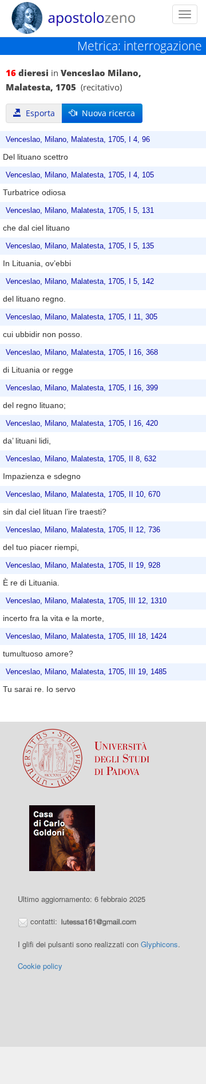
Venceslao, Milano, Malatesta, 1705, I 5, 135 (80, 246)
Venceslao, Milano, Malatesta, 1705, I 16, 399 (82, 388)
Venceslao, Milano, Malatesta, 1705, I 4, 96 (78, 140)
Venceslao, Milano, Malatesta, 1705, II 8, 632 (81, 459)
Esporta (38, 113)
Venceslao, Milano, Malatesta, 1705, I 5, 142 (80, 282)
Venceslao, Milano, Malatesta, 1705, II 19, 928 (83, 565)
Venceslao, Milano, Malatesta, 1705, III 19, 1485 (86, 672)
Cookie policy (40, 965)
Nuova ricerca (106, 113)
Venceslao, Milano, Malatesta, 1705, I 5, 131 (80, 211)
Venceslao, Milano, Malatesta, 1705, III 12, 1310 (86, 601)
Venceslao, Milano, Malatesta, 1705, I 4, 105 (80, 175)
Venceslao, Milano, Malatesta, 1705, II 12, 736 (83, 530)
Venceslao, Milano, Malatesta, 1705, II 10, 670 (83, 494)
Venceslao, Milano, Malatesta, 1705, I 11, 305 (81, 317)
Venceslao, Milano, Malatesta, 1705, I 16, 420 (82, 424)
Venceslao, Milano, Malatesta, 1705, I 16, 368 (82, 353)
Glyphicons (159, 944)
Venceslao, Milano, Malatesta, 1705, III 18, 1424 (86, 636)
